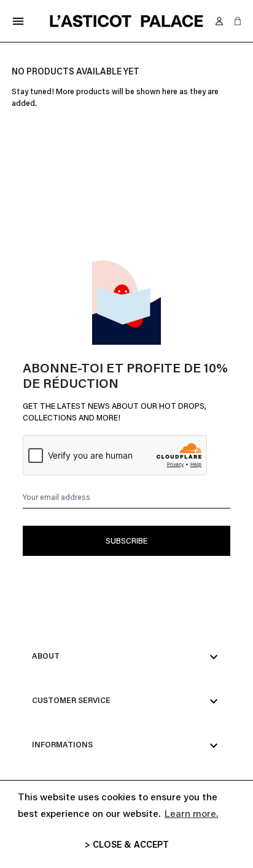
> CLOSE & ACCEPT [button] (127, 845)
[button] (237, 21)
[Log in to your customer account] (219, 21)
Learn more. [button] (191, 814)
